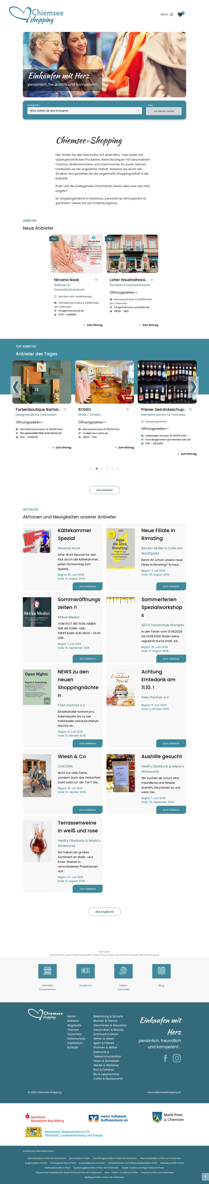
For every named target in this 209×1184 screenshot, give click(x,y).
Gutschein (74, 1034)
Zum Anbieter (87, 586)
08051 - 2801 (121, 311)
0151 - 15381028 (29, 437)
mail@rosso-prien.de (95, 433)
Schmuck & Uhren (105, 1034)
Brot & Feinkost (103, 1070)
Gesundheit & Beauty (108, 1030)
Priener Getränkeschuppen (166, 409)
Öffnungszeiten (122, 292)
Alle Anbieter (104, 490)
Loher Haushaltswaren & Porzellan (141, 279)
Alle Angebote (104, 912)
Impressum (75, 1043)
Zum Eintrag (95, 325)
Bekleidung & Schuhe (108, 1016)
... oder (149, 105)
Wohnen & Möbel (105, 1047)
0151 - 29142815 (154, 443)
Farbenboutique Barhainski (40, 409)
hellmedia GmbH (45, 1151)
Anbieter (73, 1021)
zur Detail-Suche (164, 111)
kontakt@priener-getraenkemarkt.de (168, 439)
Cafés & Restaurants (108, 1079)
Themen (73, 1030)
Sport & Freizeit (103, 1043)
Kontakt (72, 1047)
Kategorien (33, 105)
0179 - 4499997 (67, 314)
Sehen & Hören (103, 1039)
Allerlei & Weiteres (106, 1065)
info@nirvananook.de (71, 310)
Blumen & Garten (105, 1021)
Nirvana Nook (66, 279)
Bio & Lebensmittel (106, 1074)
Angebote (74, 1025)
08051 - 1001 (90, 437)
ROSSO (84, 409)
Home (71, 1016)
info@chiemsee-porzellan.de (131, 307)
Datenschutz (76, 1039)
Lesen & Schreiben (106, 1061)
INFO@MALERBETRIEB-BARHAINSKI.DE (41, 433)
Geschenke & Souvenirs (110, 1025)
